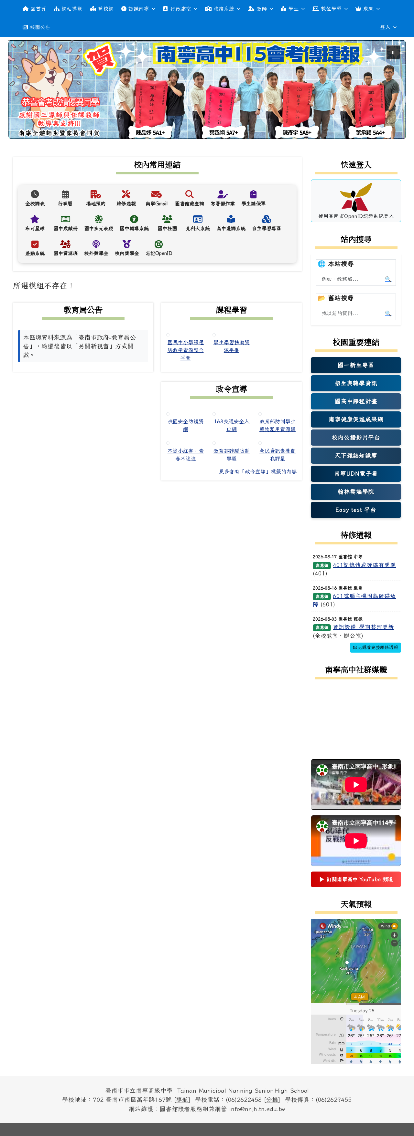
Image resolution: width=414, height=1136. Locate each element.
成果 (368, 8)
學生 (293, 8)
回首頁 (38, 8)
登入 (385, 27)
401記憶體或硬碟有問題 (364, 565)
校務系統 (223, 8)
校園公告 (40, 27)
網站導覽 (71, 8)
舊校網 (106, 8)
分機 (272, 1099)
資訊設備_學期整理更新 (363, 627)
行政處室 (180, 8)
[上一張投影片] (24, 91)
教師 (261, 8)
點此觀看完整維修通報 (375, 647)
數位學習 (331, 8)
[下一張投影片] (390, 91)
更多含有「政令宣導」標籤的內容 (258, 471)
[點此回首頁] (207, 89)
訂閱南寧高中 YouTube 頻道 (356, 881)
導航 (182, 1099)
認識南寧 (138, 8)
